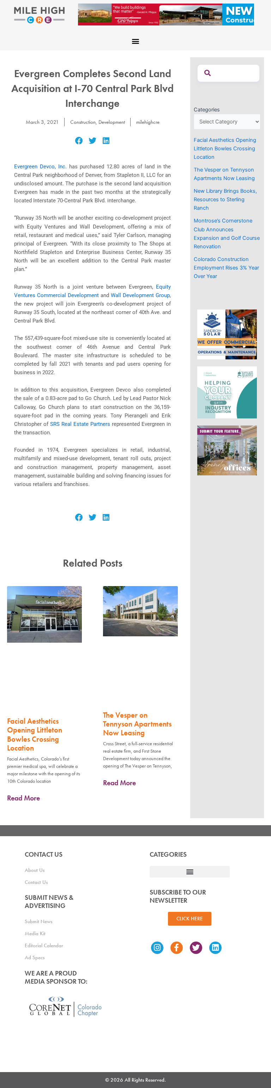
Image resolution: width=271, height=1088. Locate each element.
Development (111, 122)
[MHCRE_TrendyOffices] (227, 450)
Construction (83, 122)
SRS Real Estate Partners (80, 424)
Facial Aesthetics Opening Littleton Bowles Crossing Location (34, 734)
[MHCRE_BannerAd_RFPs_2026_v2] (166, 14)
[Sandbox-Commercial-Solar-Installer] (227, 334)
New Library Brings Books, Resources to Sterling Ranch (225, 199)
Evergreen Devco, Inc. (40, 166)
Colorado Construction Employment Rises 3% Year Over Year (226, 267)
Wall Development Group (140, 295)
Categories (207, 109)
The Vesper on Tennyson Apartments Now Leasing (137, 723)
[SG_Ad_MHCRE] (227, 392)
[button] (135, 41)
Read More (23, 798)
